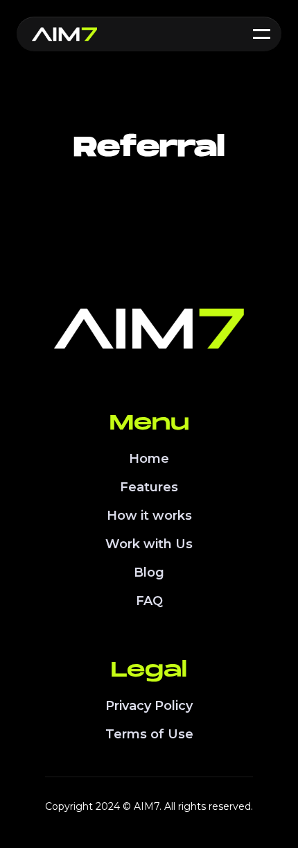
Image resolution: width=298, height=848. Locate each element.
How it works (149, 515)
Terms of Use (149, 734)
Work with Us (149, 544)
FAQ (149, 601)
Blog (149, 572)
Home (149, 458)
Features (149, 487)
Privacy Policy (149, 705)
